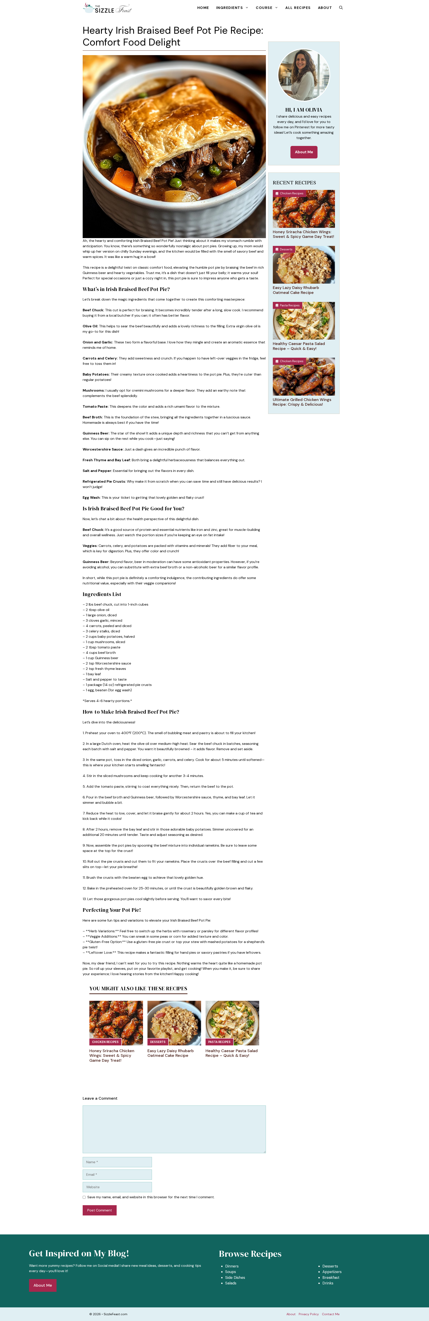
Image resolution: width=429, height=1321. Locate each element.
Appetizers (332, 1271)
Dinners (232, 1266)
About (325, 7)
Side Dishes (235, 1277)
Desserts (158, 1042)
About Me (304, 152)
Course (264, 7)
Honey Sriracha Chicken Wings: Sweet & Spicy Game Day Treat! (111, 1055)
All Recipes (298, 7)
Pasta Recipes (219, 1042)
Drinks (327, 1283)
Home (203, 7)
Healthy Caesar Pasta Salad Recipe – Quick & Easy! (232, 1053)
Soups (230, 1271)
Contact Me (331, 1314)
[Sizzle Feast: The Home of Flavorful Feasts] (107, 8)
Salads (230, 1283)
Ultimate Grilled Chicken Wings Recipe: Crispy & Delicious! (302, 402)
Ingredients (229, 7)
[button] (341, 8)
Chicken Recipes (105, 1042)
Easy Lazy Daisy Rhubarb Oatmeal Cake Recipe (170, 1053)
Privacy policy (309, 1314)
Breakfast (330, 1277)
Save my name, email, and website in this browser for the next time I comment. (150, 1197)
